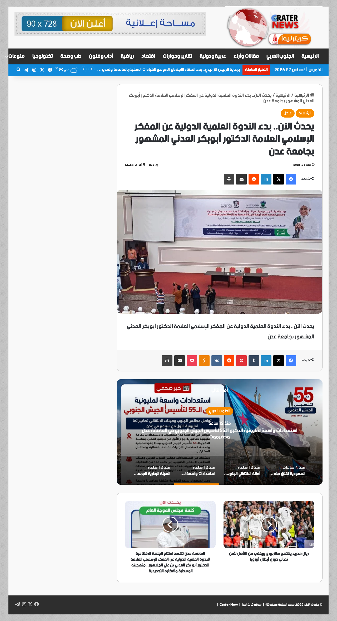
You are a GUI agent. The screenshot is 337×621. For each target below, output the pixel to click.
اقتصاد (148, 56)
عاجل (288, 113)
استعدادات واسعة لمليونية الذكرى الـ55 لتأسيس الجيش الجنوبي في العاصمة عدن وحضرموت (220, 433)
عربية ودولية (213, 56)
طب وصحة (71, 56)
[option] (220, 432)
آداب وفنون (101, 56)
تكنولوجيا (42, 56)
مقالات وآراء (246, 56)
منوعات (16, 56)
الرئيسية (310, 56)
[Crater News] (274, 27)
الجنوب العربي (280, 56)
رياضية (127, 56)
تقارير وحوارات (177, 56)
